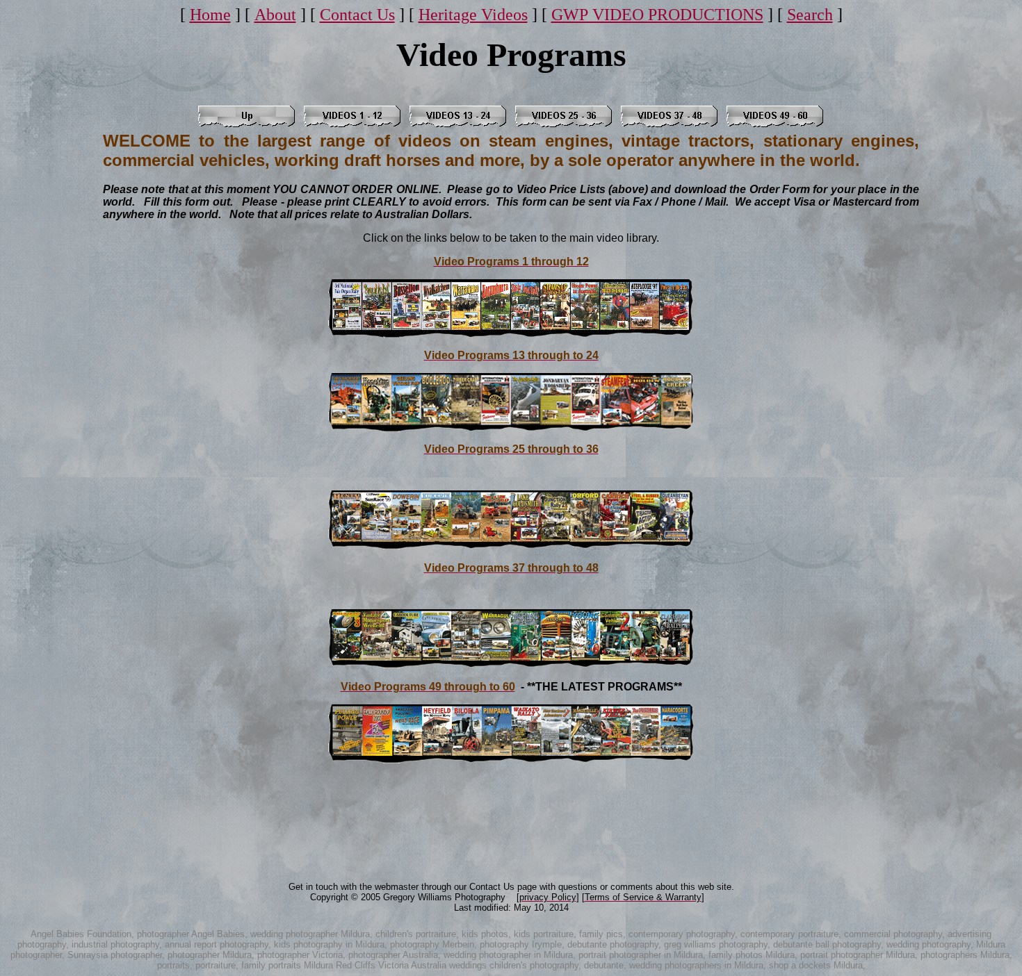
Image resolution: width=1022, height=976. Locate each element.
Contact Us (357, 15)
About (275, 15)
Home (210, 15)
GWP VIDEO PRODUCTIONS (657, 15)
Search (810, 15)
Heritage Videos (473, 15)
